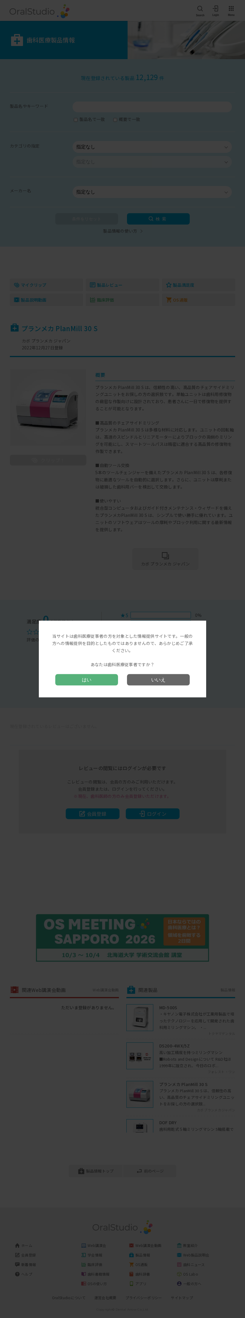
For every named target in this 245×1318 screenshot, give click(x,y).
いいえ (158, 679)
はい (86, 679)
